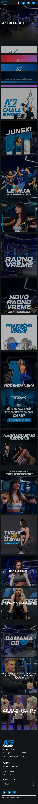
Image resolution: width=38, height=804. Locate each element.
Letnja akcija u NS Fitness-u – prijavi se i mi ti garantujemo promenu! (19, 176)
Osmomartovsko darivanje (19, 603)
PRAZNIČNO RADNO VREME (19, 332)
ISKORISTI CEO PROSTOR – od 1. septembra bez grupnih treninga (19, 492)
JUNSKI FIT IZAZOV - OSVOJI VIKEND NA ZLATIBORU (19, 137)
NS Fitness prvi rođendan (19, 369)
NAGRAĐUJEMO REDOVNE (19, 447)
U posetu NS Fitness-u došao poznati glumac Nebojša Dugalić (19, 676)
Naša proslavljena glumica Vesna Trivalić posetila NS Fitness (19, 712)
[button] (18, 2)
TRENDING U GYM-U (19, 571)
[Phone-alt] (23, 3)
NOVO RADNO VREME (19, 295)
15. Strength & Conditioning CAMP (19, 408)
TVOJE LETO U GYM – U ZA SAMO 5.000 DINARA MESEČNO (19, 535)
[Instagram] (33, 3)
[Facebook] (28, 3)
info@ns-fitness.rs (9, 771)
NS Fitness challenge (19, 104)
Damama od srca (19, 640)
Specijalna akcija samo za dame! (19, 214)
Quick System (12, 801)
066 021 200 (7, 774)
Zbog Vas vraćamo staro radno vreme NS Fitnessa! (19, 255)
